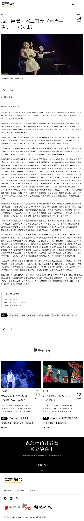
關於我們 (7, 490)
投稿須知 (33, 490)
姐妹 (23, 315)
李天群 (4, 391)
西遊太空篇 (6, 423)
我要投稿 (42, 465)
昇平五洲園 (48, 423)
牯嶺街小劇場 (43, 315)
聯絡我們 (20, 490)
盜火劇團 (65, 315)
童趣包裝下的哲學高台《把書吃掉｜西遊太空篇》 (15, 400)
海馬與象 (31, 315)
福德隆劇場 (18, 423)
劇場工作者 (14, 315)
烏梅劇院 (29, 423)
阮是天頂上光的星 (69, 418)
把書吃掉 (24, 418)
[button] (38, 357)
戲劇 (4, 315)
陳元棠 (4, 14)
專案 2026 (14, 418)
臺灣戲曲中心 (61, 423)
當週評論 (55, 315)
